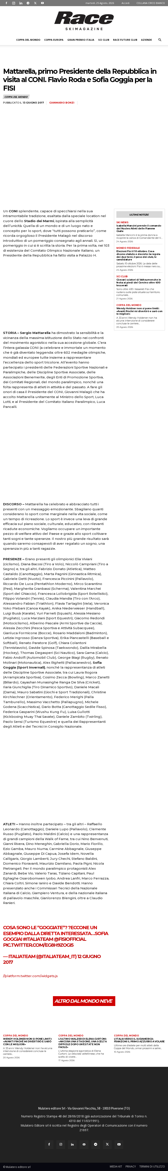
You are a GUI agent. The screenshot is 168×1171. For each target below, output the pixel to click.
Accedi (126, 3)
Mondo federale (128, 248)
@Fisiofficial (70, 939)
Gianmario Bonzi (61, 102)
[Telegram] (28, 3)
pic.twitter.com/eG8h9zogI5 (38, 945)
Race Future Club (125, 39)
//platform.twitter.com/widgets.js (30, 976)
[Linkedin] (21, 3)
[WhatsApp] (37, 988)
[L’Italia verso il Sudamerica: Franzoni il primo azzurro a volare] (139, 1020)
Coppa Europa (53, 39)
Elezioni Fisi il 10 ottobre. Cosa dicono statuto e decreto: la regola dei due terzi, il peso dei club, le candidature (138, 255)
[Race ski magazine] (84, 21)
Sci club (103, 39)
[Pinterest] (27, 988)
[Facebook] (6, 3)
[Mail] (84, 1144)
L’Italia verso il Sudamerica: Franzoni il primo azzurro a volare (139, 1040)
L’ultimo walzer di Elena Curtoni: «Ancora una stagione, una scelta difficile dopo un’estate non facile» (82, 1043)
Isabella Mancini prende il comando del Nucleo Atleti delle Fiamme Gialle (138, 228)
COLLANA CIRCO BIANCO (150, 3)
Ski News (122, 222)
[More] (47, 988)
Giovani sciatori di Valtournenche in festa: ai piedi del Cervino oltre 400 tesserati (138, 282)
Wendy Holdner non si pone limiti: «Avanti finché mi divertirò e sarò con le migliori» (139, 311)
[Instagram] (13, 3)
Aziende (146, 39)
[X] (35, 3)
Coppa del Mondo (28, 39)
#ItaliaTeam (38, 939)
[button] (159, 40)
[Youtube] (42, 3)
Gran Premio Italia (80, 39)
